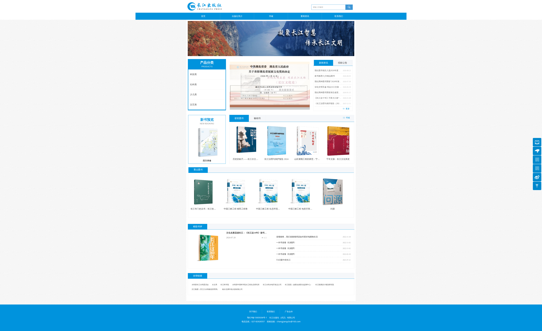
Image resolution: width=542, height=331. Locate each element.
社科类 (193, 84)
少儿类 (193, 94)
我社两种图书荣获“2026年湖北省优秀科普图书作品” (328, 81)
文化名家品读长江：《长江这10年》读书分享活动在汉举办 (246, 233)
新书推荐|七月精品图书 (325, 76)
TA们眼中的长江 (283, 260)
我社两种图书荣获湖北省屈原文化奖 (328, 92)
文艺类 (193, 104)
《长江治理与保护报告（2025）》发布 (328, 103)
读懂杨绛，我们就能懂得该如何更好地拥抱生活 (297, 237)
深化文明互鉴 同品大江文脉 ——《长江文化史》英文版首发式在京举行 (328, 87)
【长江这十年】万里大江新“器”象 (328, 98)
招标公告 (342, 63)
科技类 (193, 74)
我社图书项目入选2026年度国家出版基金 (328, 70)
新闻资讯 (323, 63)
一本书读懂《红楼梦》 (286, 243)
